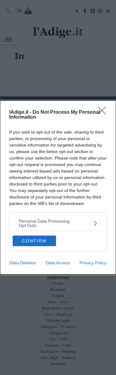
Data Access (58, 262)
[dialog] (58, 187)
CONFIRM (34, 240)
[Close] (104, 112)
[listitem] (58, 223)
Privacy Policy (92, 262)
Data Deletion (23, 262)
